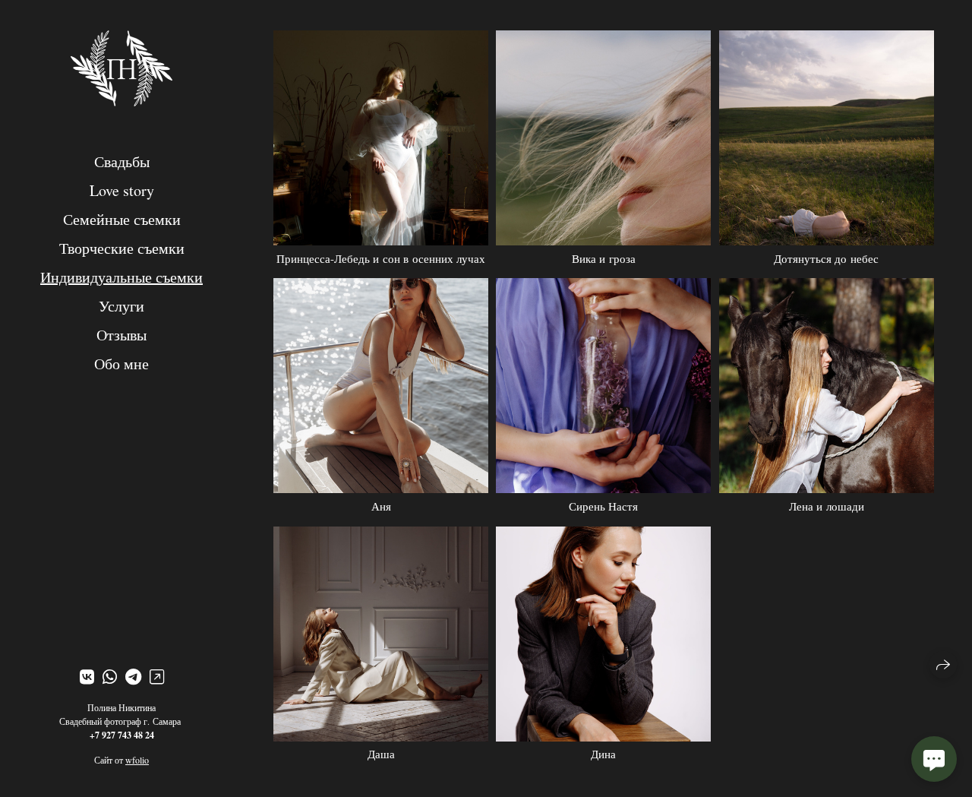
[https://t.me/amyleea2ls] (133, 677)
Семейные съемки (122, 219)
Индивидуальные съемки (121, 277)
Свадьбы (122, 161)
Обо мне (121, 363)
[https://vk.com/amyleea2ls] (87, 677)
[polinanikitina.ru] (121, 68)
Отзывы (121, 334)
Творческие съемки (122, 248)
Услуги (121, 306)
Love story (122, 190)
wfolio (137, 760)
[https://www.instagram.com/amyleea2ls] (157, 677)
